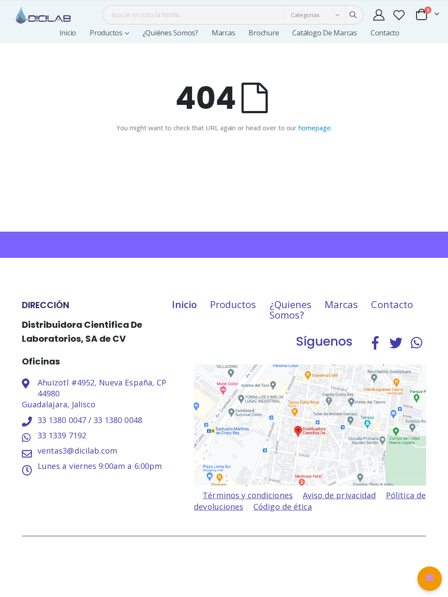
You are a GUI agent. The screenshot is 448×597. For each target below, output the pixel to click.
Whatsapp (416, 342)
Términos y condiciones (247, 495)
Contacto (385, 33)
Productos (233, 304)
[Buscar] (353, 15)
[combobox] (233, 15)
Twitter (396, 342)
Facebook (375, 342)
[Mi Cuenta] (378, 15)
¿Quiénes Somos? (170, 33)
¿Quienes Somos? (291, 309)
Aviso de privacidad (339, 495)
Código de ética (282, 506)
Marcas (223, 33)
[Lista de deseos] (399, 15)
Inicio (184, 304)
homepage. (315, 127)
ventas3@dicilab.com (77, 450)
